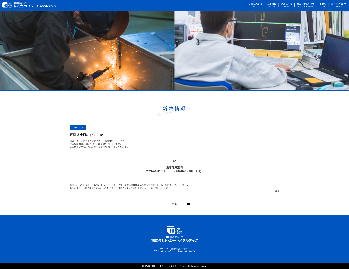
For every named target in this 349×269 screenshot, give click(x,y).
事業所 (323, 5)
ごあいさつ (286, 5)
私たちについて (338, 5)
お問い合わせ (255, 5)
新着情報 (271, 5)
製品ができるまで (306, 5)
